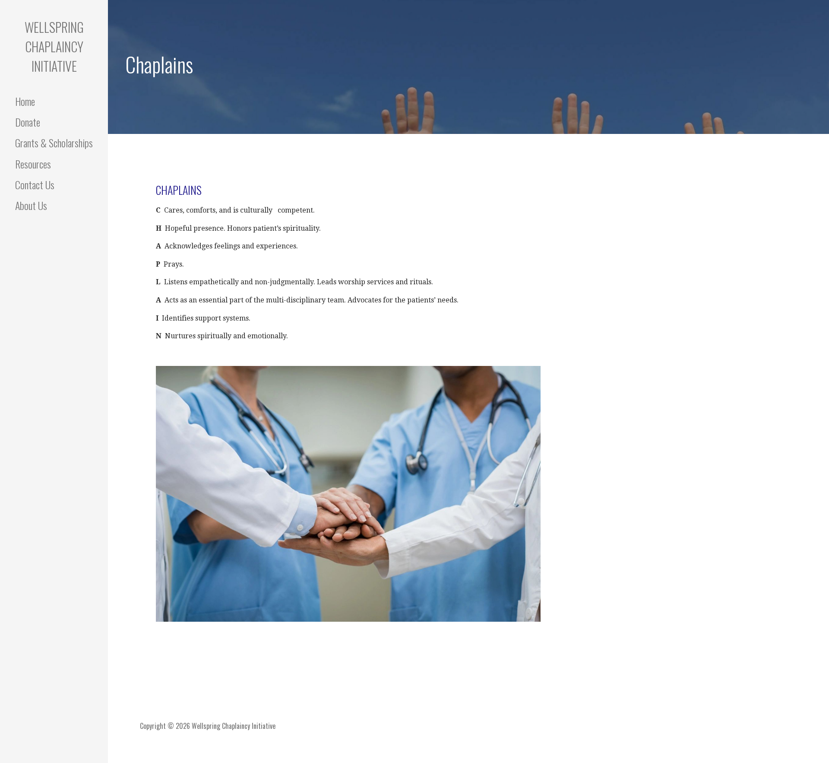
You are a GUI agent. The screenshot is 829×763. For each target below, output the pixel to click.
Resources (33, 164)
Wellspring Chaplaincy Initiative (54, 46)
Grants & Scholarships (54, 142)
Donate (27, 122)
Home (25, 101)
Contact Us (34, 184)
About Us (31, 205)
